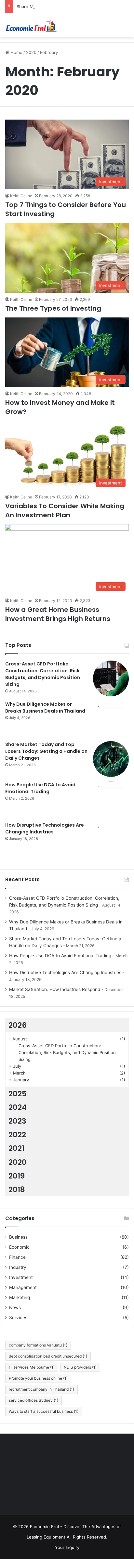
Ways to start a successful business (43, 1411)
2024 (17, 1107)
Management (23, 1287)
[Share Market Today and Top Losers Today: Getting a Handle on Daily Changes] (111, 759)
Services (18, 1317)
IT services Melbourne (32, 1367)
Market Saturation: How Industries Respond (54, 989)
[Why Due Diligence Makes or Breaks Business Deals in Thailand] (111, 719)
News (15, 1307)
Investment (21, 1277)
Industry (17, 1267)
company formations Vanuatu (38, 1345)
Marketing (19, 1297)
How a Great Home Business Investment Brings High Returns (57, 614)
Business (18, 1237)
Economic (19, 1247)
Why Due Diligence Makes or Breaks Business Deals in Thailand (45, 707)
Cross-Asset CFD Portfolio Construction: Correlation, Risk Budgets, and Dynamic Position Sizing (42, 674)
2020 (31, 52)
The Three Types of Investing (53, 308)
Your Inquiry (67, 1547)
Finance (17, 1257)
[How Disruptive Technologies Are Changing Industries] (111, 839)
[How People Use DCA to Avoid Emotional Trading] (111, 799)
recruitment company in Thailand (41, 1389)
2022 (17, 1134)
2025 (17, 1094)
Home (15, 52)
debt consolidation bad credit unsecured (48, 1356)
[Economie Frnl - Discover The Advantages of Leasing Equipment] (31, 25)
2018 (16, 1189)
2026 (17, 1025)
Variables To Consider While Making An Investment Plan (64, 510)
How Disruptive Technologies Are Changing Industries (44, 828)
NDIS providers (80, 1367)
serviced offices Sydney (33, 1400)
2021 (16, 1148)
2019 (16, 1176)
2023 (17, 1121)
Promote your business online (38, 1378)
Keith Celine (21, 195)
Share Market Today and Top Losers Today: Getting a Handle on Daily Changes (46, 751)
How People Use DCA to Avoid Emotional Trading (40, 788)
